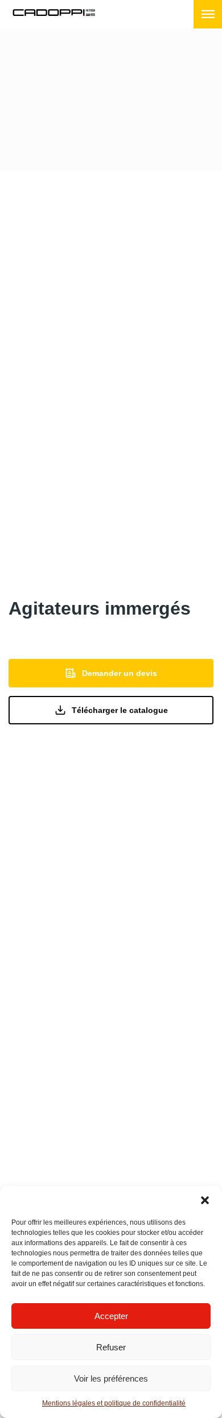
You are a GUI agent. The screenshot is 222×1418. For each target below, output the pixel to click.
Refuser (111, 1347)
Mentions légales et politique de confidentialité (114, 1403)
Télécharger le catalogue (120, 710)
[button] (205, 1200)
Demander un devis (119, 673)
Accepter (111, 1316)
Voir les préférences (111, 1378)
